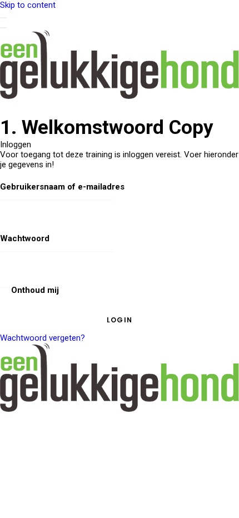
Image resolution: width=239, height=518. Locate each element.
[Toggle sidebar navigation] (3, 17)
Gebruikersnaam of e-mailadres (62, 187)
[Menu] (3, 27)
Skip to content (28, 5)
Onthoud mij (34, 290)
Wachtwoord (24, 238)
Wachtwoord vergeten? (42, 338)
